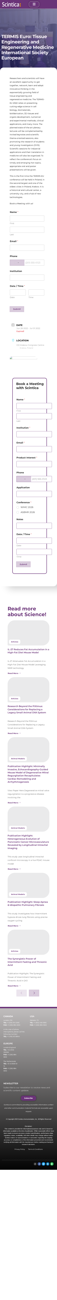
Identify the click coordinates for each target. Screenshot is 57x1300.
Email (14, 241)
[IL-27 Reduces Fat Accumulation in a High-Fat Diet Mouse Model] (28, 632)
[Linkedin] (47, 1164)
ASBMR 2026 (28, 512)
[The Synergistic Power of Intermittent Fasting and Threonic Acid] (28, 942)
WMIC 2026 (27, 507)
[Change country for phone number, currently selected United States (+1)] (17, 263)
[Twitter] (43, 1164)
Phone (13, 256)
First (12, 223)
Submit (17, 309)
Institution (16, 271)
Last (12, 234)
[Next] (34, 993)
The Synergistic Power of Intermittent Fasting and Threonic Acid (27, 961)
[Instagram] (35, 1164)
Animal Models (18, 759)
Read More (13, 673)
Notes (19, 519)
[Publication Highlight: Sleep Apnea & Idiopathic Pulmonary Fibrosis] (28, 885)
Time (30, 297)
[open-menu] (34, 4)
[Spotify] (52, 1164)
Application (23, 487)
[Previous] (21, 993)
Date (12, 297)
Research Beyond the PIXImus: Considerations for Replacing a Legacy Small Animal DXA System (27, 709)
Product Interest (26, 457)
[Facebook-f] (39, 1164)
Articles (14, 642)
